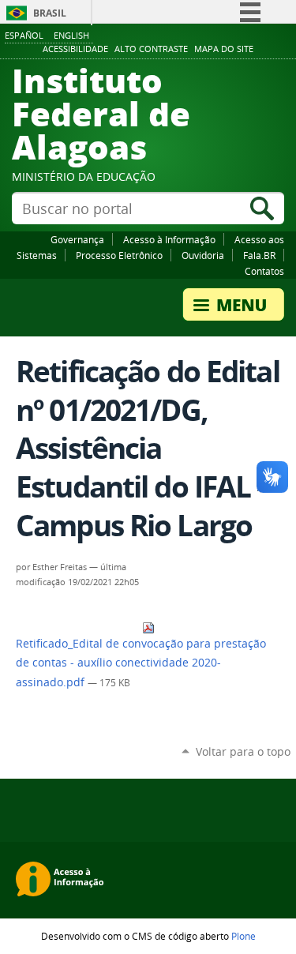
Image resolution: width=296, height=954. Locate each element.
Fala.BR (259, 255)
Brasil (49, 13)
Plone (243, 936)
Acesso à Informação (169, 239)
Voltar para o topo (243, 751)
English (71, 35)
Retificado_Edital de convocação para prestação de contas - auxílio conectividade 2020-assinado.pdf (141, 663)
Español (24, 35)
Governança (77, 239)
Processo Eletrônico (119, 255)
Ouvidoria (203, 255)
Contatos (264, 271)
